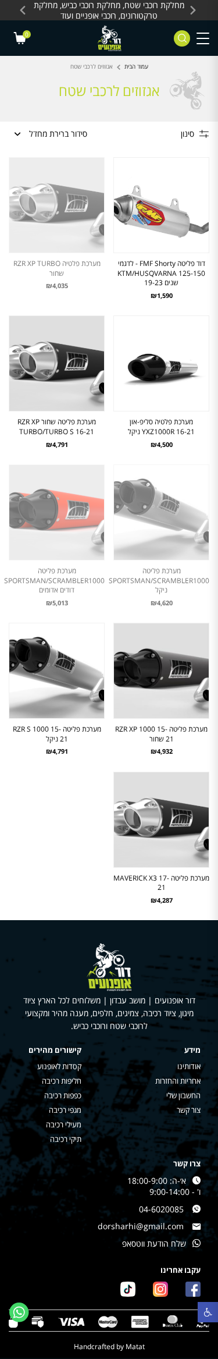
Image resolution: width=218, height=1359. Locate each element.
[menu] (202, 38)
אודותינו (189, 1066)
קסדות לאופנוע (59, 1066)
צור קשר (189, 1110)
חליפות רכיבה (61, 1081)
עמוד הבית (136, 66)
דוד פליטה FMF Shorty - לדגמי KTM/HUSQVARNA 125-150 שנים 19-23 (161, 273)
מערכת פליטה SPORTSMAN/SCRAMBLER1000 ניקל (159, 580)
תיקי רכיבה (65, 1139)
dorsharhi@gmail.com (141, 1226)
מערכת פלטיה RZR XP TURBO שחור (57, 268)
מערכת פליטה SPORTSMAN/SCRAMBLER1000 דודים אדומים (54, 580)
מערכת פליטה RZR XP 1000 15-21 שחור (161, 734)
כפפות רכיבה (62, 1096)
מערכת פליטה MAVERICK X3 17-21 (161, 883)
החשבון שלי (183, 1096)
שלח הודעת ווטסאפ (154, 1243)
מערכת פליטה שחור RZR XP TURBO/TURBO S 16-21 (56, 427)
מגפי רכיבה (65, 1110)
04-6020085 (161, 1209)
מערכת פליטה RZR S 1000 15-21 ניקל (57, 734)
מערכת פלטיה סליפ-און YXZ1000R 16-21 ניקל (161, 427)
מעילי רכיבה (63, 1125)
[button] (208, 1312)
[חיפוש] (182, 38)
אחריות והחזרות (178, 1081)
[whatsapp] (19, 1312)
